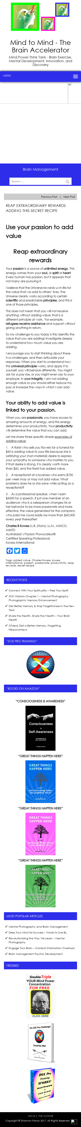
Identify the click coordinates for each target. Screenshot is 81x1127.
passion (29, 562)
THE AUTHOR (45, 1115)
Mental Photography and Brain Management (38, 926)
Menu (7, 75)
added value (21, 560)
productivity (58, 562)
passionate (42, 562)
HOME (31, 1115)
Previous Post (49, 196)
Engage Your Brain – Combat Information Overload (42, 948)
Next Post (69, 196)
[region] (40, 122)
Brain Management (40, 169)
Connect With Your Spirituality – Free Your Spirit (38, 590)
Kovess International (20, 542)
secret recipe (26, 565)
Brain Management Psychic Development (36, 953)
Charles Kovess (41, 560)
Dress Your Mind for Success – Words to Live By (38, 932)
